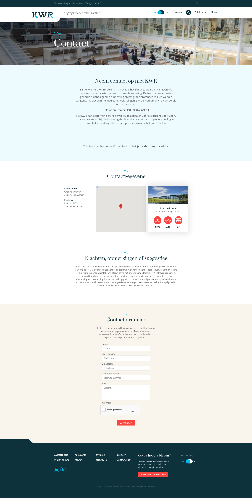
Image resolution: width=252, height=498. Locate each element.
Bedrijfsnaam (108, 354)
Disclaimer (101, 460)
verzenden (126, 422)
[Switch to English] (161, 12)
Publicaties (200, 12)
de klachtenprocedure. (154, 146)
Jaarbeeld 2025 (61, 455)
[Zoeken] (188, 12)
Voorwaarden (124, 460)
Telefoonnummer (110, 374)
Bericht (105, 383)
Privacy (78, 460)
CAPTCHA (106, 403)
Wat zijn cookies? (93, 3)
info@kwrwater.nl (110, 272)
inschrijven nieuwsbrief (153, 474)
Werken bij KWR (61, 460)
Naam (105, 344)
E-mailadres (108, 364)
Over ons (100, 455)
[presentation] (120, 410)
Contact (121, 455)
